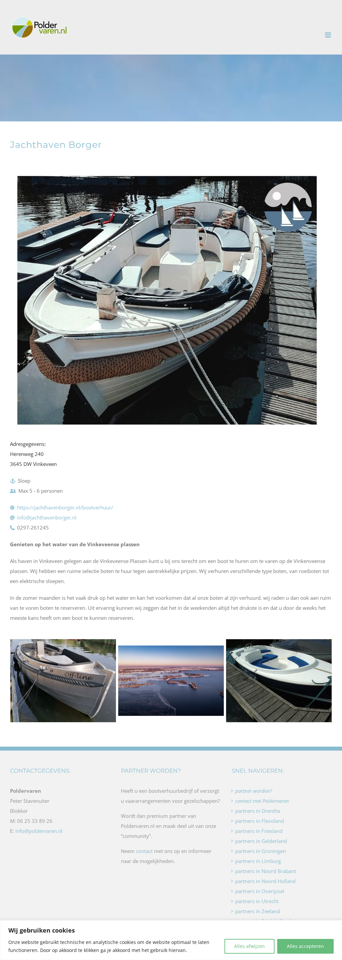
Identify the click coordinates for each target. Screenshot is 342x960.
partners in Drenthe (257, 810)
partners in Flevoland (259, 821)
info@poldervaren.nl (38, 831)
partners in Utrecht (257, 901)
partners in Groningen (260, 851)
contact (144, 851)
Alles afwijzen (249, 946)
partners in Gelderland (261, 841)
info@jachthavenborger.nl (46, 517)
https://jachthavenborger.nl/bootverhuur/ (65, 507)
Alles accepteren (305, 946)
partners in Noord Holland (265, 881)
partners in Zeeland (257, 911)
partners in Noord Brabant (265, 871)
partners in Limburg (258, 861)
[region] (171, 940)
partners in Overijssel (259, 891)
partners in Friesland (259, 831)
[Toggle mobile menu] (328, 34)
